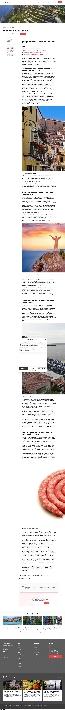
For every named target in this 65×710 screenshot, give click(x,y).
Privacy (4, 707)
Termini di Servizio (6, 659)
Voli (43, 2)
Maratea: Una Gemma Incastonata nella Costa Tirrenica (10, 40)
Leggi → (21, 631)
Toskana (19, 658)
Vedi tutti (59, 677)
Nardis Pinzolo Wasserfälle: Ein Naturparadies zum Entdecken (29, 626)
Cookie (7, 707)
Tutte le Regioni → (21, 668)
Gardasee (35, 645)
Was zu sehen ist (23, 33)
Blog (51, 2)
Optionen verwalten (41, 368)
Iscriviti (46, 603)
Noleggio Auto (20, 649)
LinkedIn (35, 580)
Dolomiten (35, 647)
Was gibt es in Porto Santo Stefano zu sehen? (12, 625)
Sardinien (19, 666)
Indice (8, 42)
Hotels (39, 2)
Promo (54, 2)
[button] (45, 339)
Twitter (29, 580)
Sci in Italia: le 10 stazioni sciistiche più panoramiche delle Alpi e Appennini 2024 (51, 626)
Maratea (42, 575)
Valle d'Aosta (36, 655)
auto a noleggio (37, 567)
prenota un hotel (40, 566)
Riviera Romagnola (37, 652)
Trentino (19, 661)
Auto (48, 2)
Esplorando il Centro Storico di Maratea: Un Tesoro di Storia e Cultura (11, 45)
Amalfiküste (36, 650)
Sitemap (4, 660)
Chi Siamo (4, 653)
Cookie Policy (5, 657)
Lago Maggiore (36, 654)
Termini (10, 707)
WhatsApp (41, 580)
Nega (33, 368)
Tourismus (47, 575)
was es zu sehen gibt (36, 575)
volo (31, 567)
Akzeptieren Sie (23, 368)
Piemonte (19, 663)
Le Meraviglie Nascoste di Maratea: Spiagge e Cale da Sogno (11, 51)
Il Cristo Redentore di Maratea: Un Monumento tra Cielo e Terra (11, 48)
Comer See (36, 649)
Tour (46, 2)
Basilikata (29, 575)
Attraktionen (24, 575)
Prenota (59, 2)
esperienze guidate (30, 568)
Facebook (23, 580)
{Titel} (30, 370)
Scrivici (55, 656)
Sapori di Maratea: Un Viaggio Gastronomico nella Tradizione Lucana (11, 54)
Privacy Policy (5, 655)
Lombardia (20, 660)
